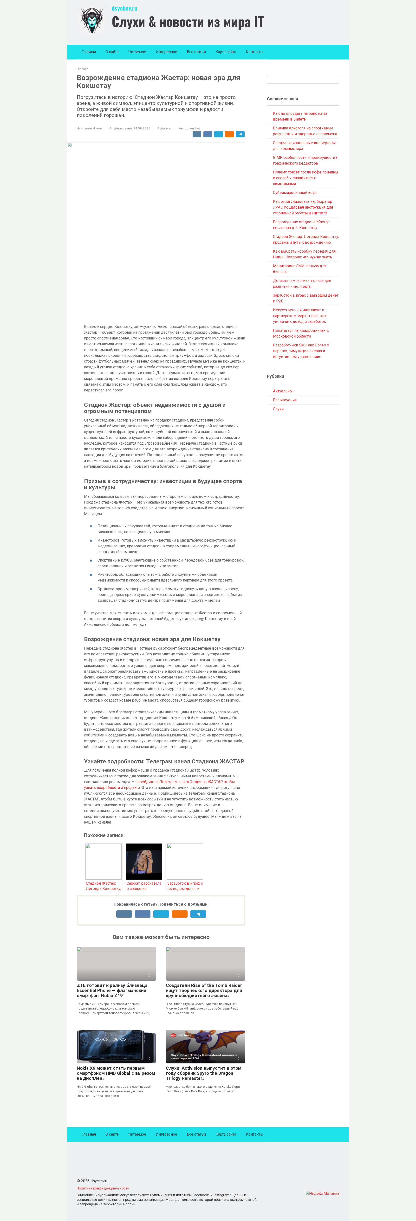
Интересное (166, 52)
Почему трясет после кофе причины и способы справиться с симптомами (305, 178)
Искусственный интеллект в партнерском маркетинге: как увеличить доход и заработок (299, 316)
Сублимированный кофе (295, 192)
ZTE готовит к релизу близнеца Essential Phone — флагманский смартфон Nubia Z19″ (112, 990)
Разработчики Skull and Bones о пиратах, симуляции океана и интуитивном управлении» (301, 351)
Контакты (254, 52)
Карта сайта (225, 52)
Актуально (282, 391)
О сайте (112, 52)
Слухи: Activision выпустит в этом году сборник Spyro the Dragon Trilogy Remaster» (203, 1073)
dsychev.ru (124, 8)
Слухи (278, 409)
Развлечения (285, 400)
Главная (89, 52)
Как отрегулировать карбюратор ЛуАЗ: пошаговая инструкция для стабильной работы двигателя (303, 207)
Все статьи (196, 52)
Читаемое (137, 52)
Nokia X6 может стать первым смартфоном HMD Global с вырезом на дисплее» (116, 1073)
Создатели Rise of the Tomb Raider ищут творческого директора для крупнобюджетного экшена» (204, 990)
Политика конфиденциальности (103, 1188)
